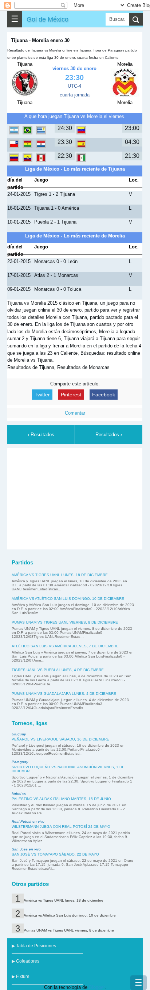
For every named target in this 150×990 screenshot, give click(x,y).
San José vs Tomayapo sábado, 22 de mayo (55, 854)
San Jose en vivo (26, 849)
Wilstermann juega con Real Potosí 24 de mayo (61, 827)
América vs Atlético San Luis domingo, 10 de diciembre (68, 599)
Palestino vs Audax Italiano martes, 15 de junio (61, 799)
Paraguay (20, 762)
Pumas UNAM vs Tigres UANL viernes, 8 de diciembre (65, 622)
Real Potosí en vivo (28, 821)
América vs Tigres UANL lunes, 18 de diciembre (60, 575)
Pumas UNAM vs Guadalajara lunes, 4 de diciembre (64, 694)
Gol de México (47, 19)
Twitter (42, 394)
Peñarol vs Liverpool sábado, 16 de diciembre (60, 739)
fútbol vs (19, 794)
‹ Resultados (41, 434)
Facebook (103, 394)
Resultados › (108, 434)
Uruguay (19, 734)
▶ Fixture (20, 976)
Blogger (96, 987)
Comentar (75, 413)
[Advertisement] (75, 497)
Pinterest (71, 394)
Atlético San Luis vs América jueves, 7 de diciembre (65, 646)
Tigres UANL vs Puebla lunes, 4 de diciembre (58, 670)
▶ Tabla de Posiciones (34, 946)
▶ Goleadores (25, 961)
